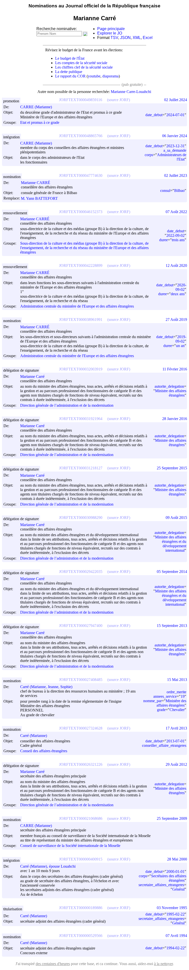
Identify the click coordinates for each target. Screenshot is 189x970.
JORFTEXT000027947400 (80, 625)
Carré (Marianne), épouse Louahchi (48, 866)
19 (183, 696)
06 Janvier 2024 (174, 136)
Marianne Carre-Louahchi (131, 92)
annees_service (165, 696)
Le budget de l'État (69, 58)
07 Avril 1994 (176, 935)
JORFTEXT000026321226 (80, 764)
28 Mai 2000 (177, 859)
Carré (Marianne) (33, 735)
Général (178, 889)
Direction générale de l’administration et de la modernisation (66, 405)
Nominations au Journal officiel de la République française (94, 5)
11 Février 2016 (174, 369)
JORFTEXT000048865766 (80, 136)
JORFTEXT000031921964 (80, 419)
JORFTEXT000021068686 (80, 818)
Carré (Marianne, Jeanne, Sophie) (46, 687)
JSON (125, 38)
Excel (148, 38)
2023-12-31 (175, 146)
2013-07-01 (175, 741)
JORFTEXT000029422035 (80, 571)
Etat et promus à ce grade (39, 122)
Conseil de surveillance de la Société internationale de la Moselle (70, 846)
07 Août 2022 (176, 212)
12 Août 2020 (176, 265)
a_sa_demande (174, 150)
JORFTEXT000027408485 (80, 679)
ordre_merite (176, 692)
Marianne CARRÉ (35, 183)
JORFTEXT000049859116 (80, 100)
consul (165, 190)
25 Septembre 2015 (172, 468)
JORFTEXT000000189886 (80, 908)
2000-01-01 (175, 871)
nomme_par (152, 701)
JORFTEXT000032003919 (80, 369)
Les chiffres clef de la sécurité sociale (84, 67)
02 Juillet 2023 (175, 175)
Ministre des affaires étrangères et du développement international (170, 543)
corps (149, 155)
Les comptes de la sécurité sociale (81, 63)
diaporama (110, 76)
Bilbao (179, 190)
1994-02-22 (175, 948)
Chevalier (177, 710)
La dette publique (68, 72)
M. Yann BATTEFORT (39, 198)
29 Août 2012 (176, 764)
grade (161, 710)
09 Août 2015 (176, 517)
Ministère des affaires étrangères (171, 703)
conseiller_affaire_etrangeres (164, 745)
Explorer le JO (109, 33)
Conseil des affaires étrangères (43, 751)
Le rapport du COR (70, 76)
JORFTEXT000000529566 (80, 935)
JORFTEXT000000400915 (80, 859)
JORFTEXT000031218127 (80, 468)
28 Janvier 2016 (174, 419)
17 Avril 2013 (176, 728)
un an (180, 346)
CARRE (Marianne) (36, 107)
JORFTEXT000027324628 (80, 728)
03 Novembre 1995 (172, 908)
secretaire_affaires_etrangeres (161, 885)
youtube (94, 76)
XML (137, 38)
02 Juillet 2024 (175, 100)
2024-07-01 (175, 115)
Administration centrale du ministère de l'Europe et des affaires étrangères (77, 306)
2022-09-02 (175, 235)
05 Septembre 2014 (172, 571)
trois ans (178, 240)
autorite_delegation (169, 386)
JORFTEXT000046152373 (80, 212)
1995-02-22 (175, 914)
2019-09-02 (180, 339)
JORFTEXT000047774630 (80, 175)
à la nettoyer (163, 964)
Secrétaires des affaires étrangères (168, 878)
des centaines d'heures (53, 964)
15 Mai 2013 (177, 679)
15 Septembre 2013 (172, 625)
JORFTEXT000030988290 (80, 517)
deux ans (178, 294)
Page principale (111, 29)
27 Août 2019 (176, 319)
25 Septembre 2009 (172, 818)
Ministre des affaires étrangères (170, 393)
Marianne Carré (32, 376)
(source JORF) (118, 100)
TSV (114, 38)
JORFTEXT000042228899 (80, 265)
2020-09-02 (180, 287)
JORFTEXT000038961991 (80, 319)
